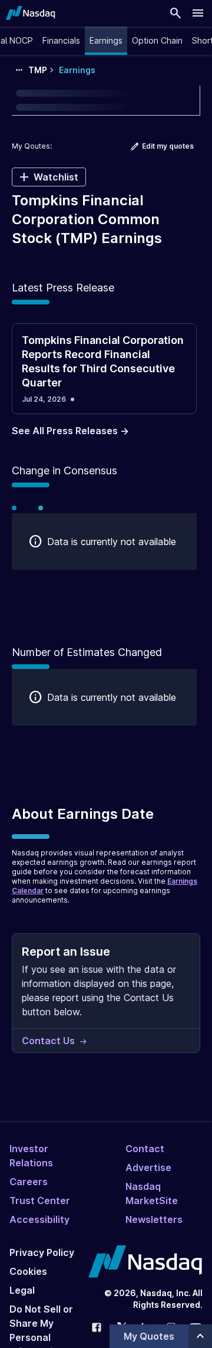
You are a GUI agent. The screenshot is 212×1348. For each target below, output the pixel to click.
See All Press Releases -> (70, 431)
